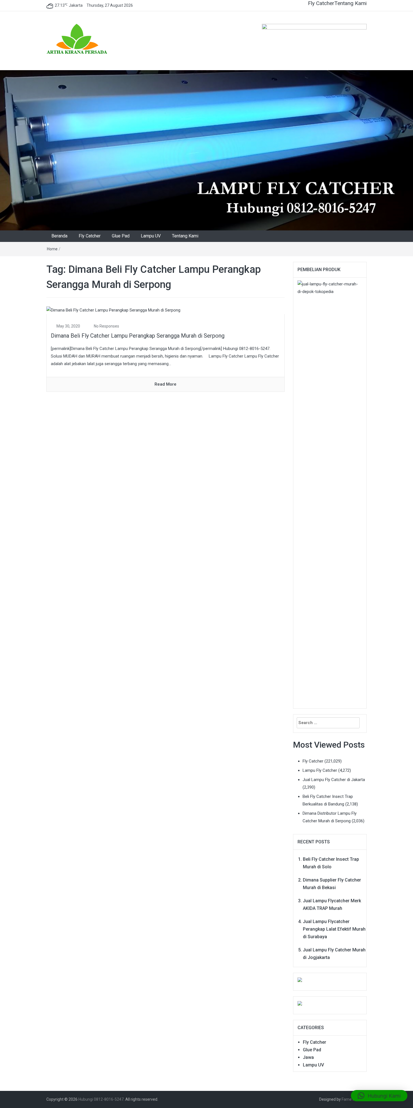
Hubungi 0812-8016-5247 (101, 1099)
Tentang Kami (350, 3)
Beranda (59, 236)
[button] (379, 1095)
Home (52, 249)
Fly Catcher (321, 3)
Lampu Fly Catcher (320, 770)
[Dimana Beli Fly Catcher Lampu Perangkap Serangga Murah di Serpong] (113, 309)
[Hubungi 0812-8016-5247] (206, 150)
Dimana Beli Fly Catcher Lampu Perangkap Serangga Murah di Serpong (137, 335)
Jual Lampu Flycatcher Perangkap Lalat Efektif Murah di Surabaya (334, 929)
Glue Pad (121, 236)
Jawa (308, 1057)
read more (165, 384)
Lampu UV (151, 236)
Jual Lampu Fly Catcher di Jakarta (334, 779)
